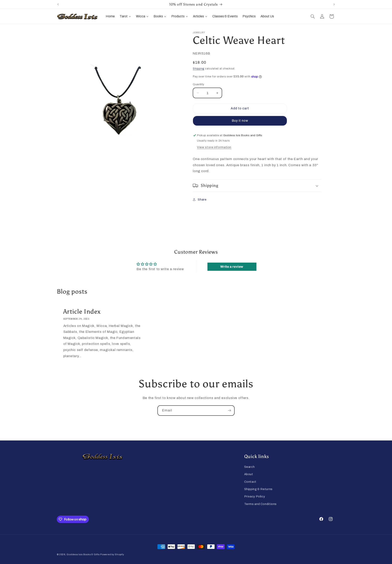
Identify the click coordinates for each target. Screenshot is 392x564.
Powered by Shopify (112, 554)
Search (249, 466)
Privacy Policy (254, 496)
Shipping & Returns (258, 489)
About (248, 474)
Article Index (81, 311)
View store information (214, 147)
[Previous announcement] (57, 4)
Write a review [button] (231, 266)
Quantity (198, 84)
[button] (312, 16)
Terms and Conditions (260, 504)
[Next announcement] (334, 4)
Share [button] (202, 199)
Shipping (198, 68)
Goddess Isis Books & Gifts (83, 554)
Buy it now (240, 120)
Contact (250, 481)
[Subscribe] (229, 410)
